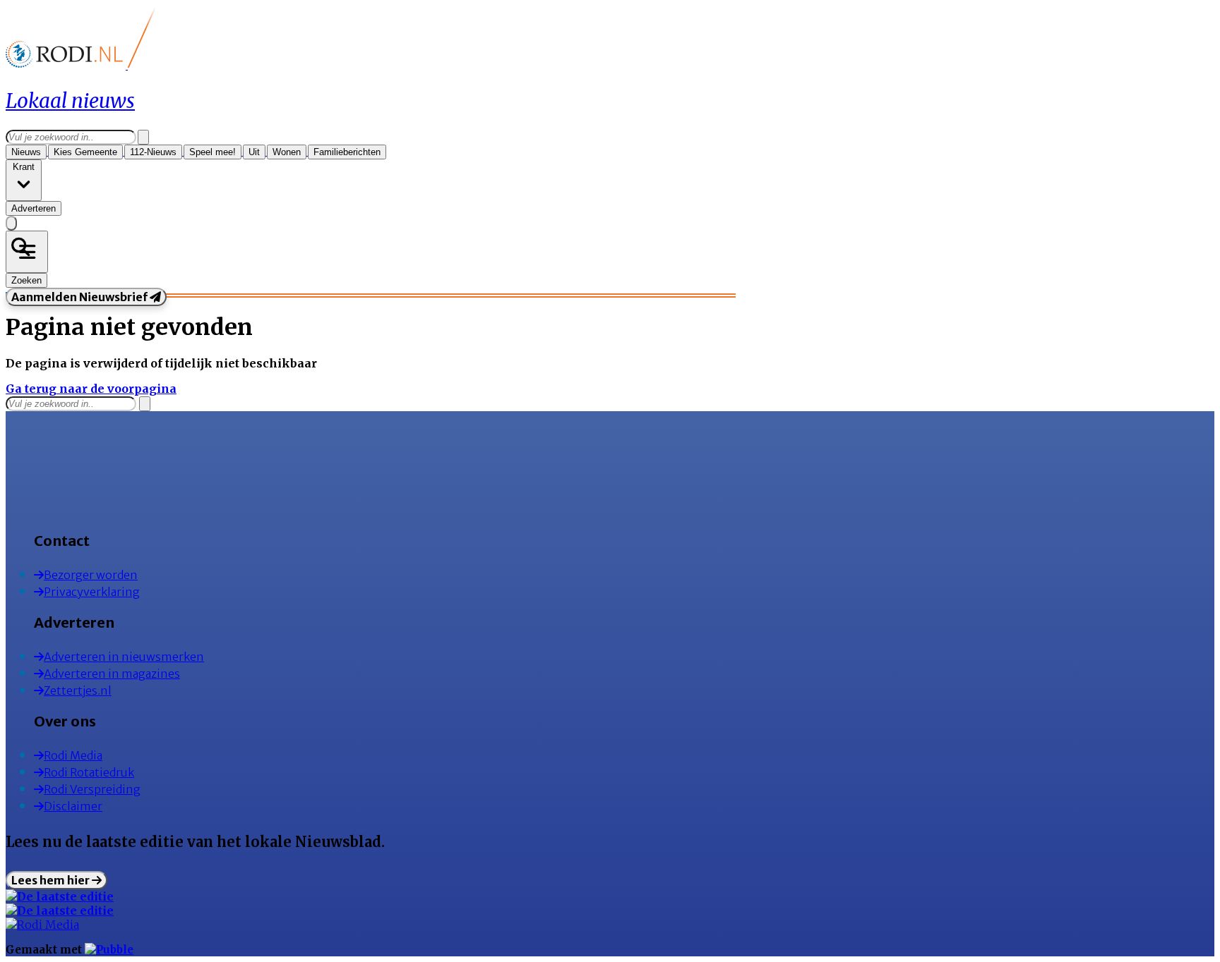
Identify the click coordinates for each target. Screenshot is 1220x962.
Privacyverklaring (92, 592)
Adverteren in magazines (112, 673)
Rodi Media (73, 755)
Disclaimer (73, 806)
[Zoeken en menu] (27, 252)
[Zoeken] (143, 137)
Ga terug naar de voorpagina (91, 389)
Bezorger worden (91, 575)
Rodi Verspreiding (92, 789)
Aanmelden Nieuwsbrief (80, 297)
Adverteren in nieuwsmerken (124, 657)
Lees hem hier (51, 880)
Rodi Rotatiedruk (89, 772)
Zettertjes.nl (78, 690)
